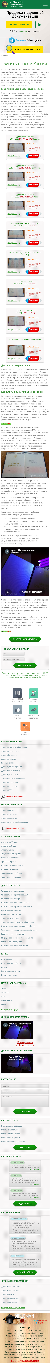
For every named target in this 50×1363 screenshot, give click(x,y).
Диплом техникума (9, 814)
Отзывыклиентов (17, 717)
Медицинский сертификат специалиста (17, 938)
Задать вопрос (25, 1204)
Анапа (3, 1004)
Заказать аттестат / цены (11, 873)
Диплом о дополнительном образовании (17, 922)
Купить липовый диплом (11, 1134)
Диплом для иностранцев (11, 767)
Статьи (4, 967)
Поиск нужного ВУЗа (14, 797)
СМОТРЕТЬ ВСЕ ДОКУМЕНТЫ (25, 639)
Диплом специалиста (10, 751)
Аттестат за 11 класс (9, 842)
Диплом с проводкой (9, 782)
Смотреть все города (9, 1010)
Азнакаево (5, 993)
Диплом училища (8, 810)
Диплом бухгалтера (9, 1302)
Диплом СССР (6, 790)
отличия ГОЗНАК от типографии (16, 700)
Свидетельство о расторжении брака (16, 907)
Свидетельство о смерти (11, 899)
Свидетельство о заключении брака (15, 903)
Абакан (4, 989)
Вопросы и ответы (33, 700)
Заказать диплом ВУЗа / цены (13, 779)
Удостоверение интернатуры (13, 934)
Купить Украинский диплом (12, 942)
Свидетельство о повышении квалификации (19, 926)
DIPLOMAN (24, 1316)
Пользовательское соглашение (25, 1361)
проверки (22, 31)
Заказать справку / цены (11, 877)
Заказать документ (19, 24)
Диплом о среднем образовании (14, 822)
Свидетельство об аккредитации (14, 946)
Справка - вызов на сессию (12, 866)
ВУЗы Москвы (6, 959)
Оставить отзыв (25, 1272)
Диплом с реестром (9, 786)
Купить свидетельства (10, 1130)
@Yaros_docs (37, 677)
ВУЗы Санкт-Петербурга (11, 963)
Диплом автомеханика (10, 1287)
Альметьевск (6, 1000)
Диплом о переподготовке (12, 918)
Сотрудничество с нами (10, 971)
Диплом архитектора (10, 1298)
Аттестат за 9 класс (9, 846)
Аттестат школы (7, 850)
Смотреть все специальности (13, 1308)
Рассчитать (39, 24)
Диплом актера (7, 1294)
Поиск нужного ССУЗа (15, 828)
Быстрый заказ (33, 144)
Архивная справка (8, 862)
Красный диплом (8, 763)
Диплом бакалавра (9, 755)
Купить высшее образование (13, 1142)
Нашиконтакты (25, 733)
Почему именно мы (9, 975)
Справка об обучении (10, 858)
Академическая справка (11, 854)
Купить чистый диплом (10, 1138)
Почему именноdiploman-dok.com (25, 1044)
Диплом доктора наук (10, 775)
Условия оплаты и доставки (33, 717)
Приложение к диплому (11, 911)
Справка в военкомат (10, 869)
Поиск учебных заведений (27, 49)
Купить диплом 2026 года (11, 1126)
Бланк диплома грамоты (11, 914)
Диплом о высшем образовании (14, 747)
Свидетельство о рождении (12, 891)
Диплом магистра (8, 759)
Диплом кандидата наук (11, 771)
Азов (3, 997)
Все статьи (25, 1148)
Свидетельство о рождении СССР (14, 895)
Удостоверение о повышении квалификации (19, 930)
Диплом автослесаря (10, 1291)
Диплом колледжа (9, 818)
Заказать (33, 155)
